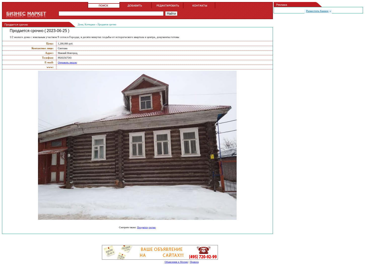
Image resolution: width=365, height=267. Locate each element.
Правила (194, 262)
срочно (152, 227)
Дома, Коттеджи (86, 24)
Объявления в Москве (176, 262)
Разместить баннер (317, 10)
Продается (142, 227)
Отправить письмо (67, 62)
